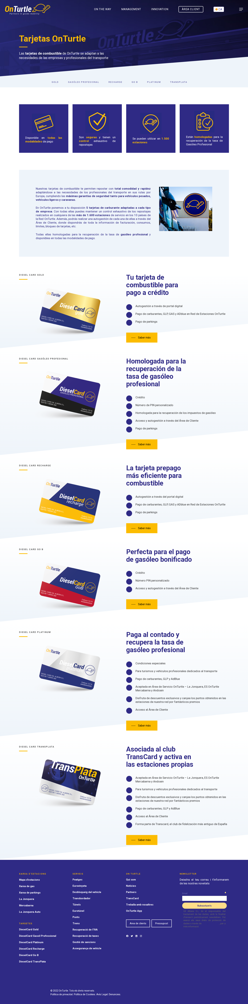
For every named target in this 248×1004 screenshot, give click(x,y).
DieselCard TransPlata (32, 961)
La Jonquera (26, 899)
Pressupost (161, 923)
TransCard (132, 898)
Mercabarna (26, 905)
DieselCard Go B (29, 955)
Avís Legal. (102, 994)
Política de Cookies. (85, 994)
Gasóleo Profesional (83, 82)
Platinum (154, 82)
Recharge (115, 82)
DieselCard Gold (28, 929)
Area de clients (138, 923)
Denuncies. (115, 994)
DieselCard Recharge (32, 948)
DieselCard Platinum (31, 942)
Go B (135, 82)
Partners (131, 892)
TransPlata (178, 82)
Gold (55, 82)
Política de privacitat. (62, 994)
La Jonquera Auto (29, 911)
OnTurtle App (134, 910)
